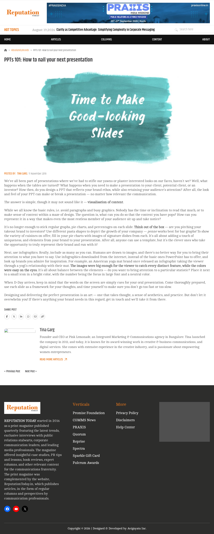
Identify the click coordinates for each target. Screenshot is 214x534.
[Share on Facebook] (7, 316)
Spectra (79, 449)
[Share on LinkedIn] (21, 316)
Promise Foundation (89, 413)
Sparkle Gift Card (86, 456)
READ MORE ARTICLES (51, 359)
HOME (7, 39)
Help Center (125, 427)
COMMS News (84, 420)
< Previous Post (12, 371)
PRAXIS (79, 427)
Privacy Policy (127, 413)
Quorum (79, 434)
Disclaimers (125, 420)
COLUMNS (106, 39)
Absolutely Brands (20, 50)
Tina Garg (22, 173)
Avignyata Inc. (136, 528)
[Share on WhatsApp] (28, 316)
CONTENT (157, 39)
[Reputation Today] (23, 13)
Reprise (79, 441)
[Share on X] (14, 316)
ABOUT (206, 39)
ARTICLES (56, 39)
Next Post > (31, 371)
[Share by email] (35, 316)
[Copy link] (42, 316)
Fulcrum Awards (86, 463)
